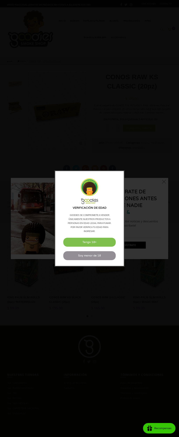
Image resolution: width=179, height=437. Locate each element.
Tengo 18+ (89, 242)
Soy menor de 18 (89, 255)
